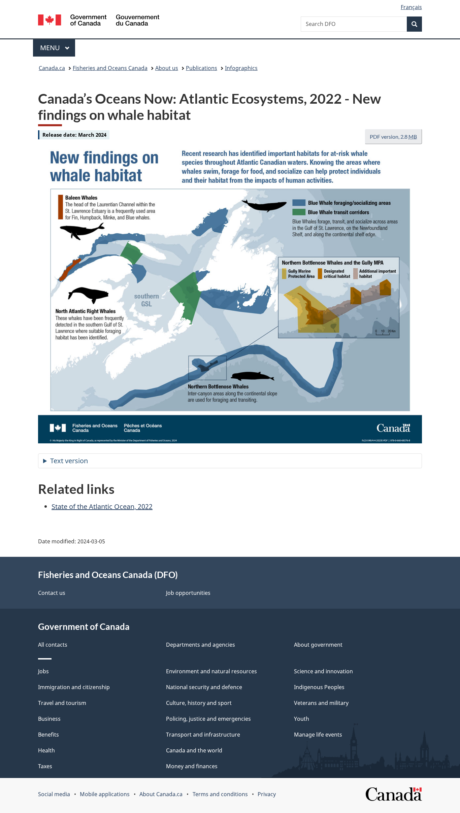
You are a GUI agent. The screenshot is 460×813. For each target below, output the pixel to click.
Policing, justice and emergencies (208, 718)
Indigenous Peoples (319, 687)
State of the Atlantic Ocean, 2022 (102, 506)
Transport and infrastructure (203, 734)
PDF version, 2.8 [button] (393, 136)
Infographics (241, 68)
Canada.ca (52, 68)
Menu (51, 47)
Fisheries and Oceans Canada (110, 68)
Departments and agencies (200, 644)
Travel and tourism (62, 703)
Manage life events (318, 734)
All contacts (52, 644)
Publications (201, 68)
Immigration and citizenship (74, 687)
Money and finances (192, 766)
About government (318, 644)
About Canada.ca (161, 794)
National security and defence (204, 687)
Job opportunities (188, 593)
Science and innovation (323, 671)
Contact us (51, 593)
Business (49, 718)
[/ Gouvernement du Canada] (98, 21)
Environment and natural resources (211, 671)
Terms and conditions (220, 794)
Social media (54, 794)
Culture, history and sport (199, 703)
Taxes (45, 766)
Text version (69, 460)
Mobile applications (105, 794)
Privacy (267, 794)
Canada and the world (194, 750)
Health (46, 750)
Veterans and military (321, 703)
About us (166, 68)
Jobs (43, 671)
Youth (301, 718)
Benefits (48, 734)
